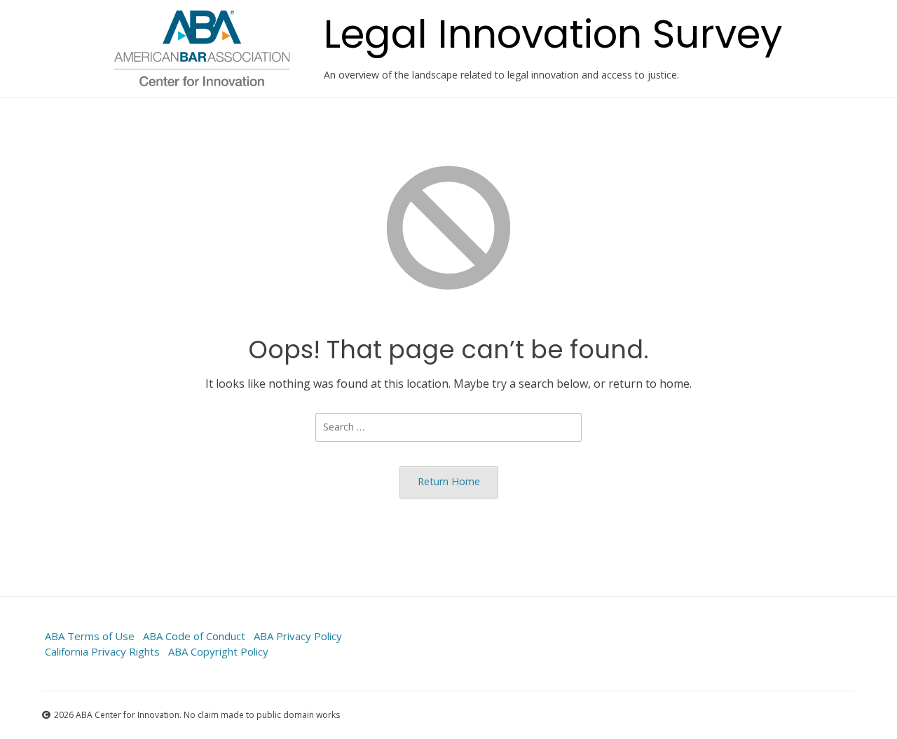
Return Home (449, 481)
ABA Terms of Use (90, 636)
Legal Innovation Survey (553, 34)
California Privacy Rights (102, 651)
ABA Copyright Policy (218, 651)
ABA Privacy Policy (298, 636)
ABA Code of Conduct (194, 636)
